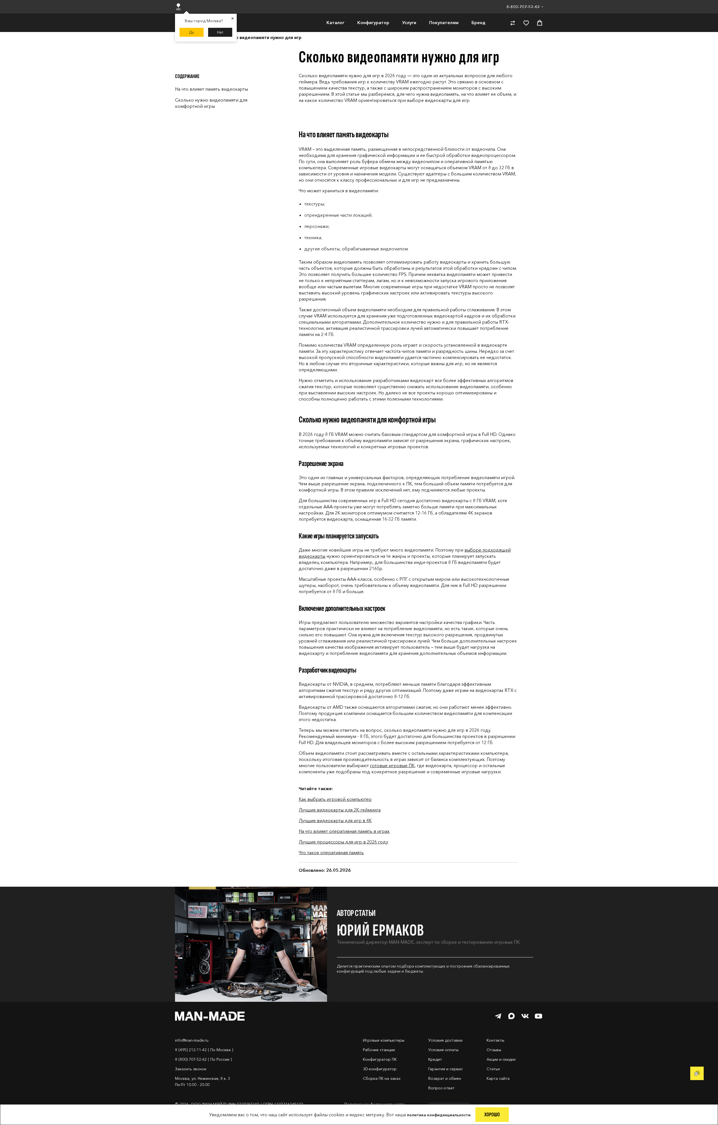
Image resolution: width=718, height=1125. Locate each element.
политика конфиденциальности (439, 1114)
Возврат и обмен (444, 1078)
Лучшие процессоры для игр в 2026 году (343, 842)
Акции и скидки (501, 1059)
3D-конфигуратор (380, 1068)
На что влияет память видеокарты (211, 89)
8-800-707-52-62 (523, 6)
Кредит (435, 1059)
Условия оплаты (443, 1049)
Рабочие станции (379, 1049)
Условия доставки (445, 1040)
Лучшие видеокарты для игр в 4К (335, 820)
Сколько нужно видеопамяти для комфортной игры (211, 103)
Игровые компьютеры (383, 1040)
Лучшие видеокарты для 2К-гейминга (340, 810)
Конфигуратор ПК (380, 1059)
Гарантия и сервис (445, 1068)
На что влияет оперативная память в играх (344, 831)
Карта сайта (498, 1078)
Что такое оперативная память (331, 852)
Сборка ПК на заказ (382, 1078)
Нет (220, 32)
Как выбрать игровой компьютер (335, 799)
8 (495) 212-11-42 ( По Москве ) (204, 1049)
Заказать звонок (190, 1068)
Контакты (495, 1040)
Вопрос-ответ (441, 1087)
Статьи (493, 1068)
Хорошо (492, 1114)
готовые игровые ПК (392, 765)
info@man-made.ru (191, 1040)
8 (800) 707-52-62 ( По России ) (203, 1059)
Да (191, 32)
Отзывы (494, 1049)
